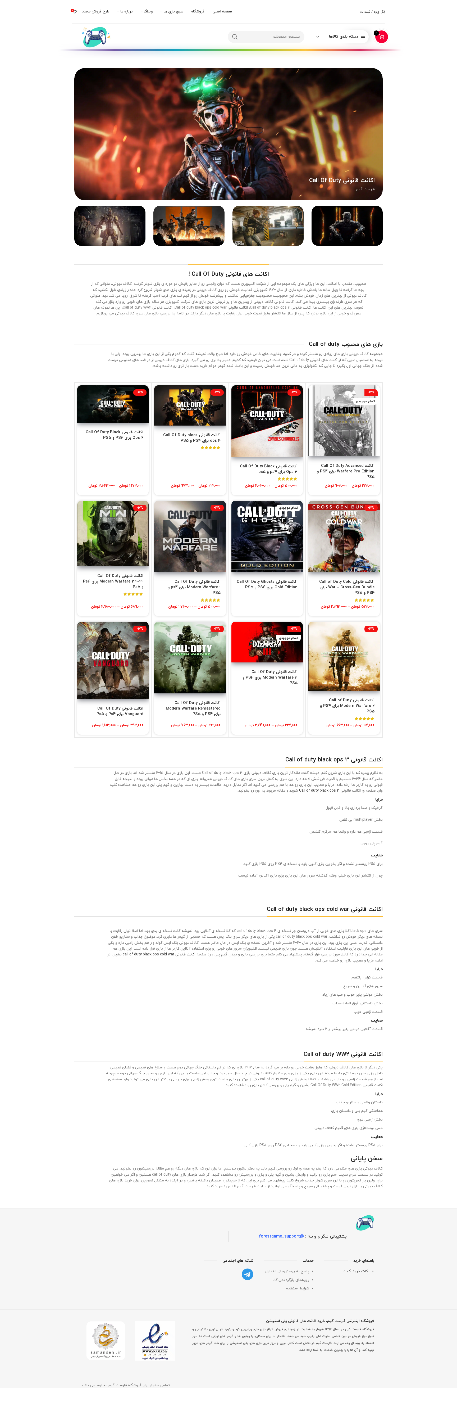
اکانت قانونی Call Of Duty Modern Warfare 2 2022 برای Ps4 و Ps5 (113, 581)
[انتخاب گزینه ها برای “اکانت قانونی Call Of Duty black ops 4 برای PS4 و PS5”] (158, 394)
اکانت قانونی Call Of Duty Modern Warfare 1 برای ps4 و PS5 (194, 587)
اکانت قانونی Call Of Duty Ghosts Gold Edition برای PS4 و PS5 (267, 584)
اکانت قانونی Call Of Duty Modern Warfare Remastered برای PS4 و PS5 (193, 708)
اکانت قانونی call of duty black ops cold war (159, 954)
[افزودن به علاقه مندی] (312, 418)
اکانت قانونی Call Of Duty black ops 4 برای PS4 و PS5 (192, 438)
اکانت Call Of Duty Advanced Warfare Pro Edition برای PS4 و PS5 (345, 471)
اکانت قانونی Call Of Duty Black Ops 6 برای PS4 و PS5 (114, 435)
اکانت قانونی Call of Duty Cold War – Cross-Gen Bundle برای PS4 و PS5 (346, 587)
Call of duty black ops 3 (319, 790)
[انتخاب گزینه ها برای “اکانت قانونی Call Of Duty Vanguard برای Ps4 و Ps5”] (81, 630)
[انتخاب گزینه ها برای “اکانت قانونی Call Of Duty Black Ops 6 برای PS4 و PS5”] (81, 394)
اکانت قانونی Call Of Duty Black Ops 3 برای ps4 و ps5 (269, 469)
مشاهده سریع (312, 406)
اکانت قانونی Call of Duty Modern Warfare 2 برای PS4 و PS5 (347, 706)
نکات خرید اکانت (356, 1271)
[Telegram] (247, 1274)
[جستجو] (234, 37)
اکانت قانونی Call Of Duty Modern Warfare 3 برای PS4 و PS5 (270, 677)
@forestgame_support (281, 1236)
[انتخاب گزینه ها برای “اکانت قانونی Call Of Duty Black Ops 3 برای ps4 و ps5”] (235, 394)
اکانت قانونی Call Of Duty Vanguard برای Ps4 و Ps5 (120, 711)
